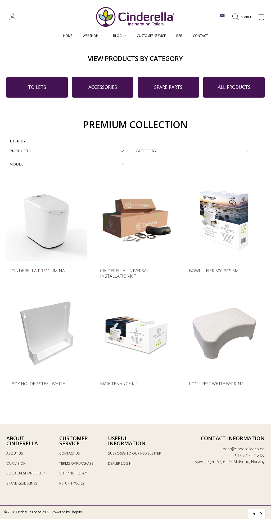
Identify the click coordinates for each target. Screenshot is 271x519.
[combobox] (257, 514)
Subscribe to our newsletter (134, 453)
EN (253, 513)
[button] (243, 17)
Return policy (71, 483)
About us (14, 453)
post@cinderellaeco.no (244, 448)
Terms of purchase (76, 463)
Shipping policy (73, 473)
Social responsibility (25, 473)
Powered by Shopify (67, 512)
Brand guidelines (21, 483)
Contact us (69, 453)
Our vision (16, 463)
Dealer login (120, 463)
